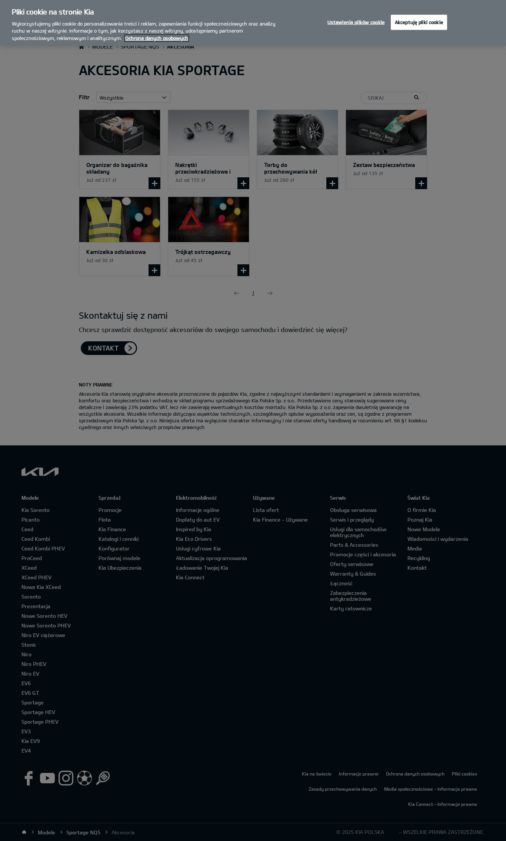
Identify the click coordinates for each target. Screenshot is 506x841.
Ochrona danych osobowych (156, 38)
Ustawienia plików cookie (356, 22)
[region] (253, 23)
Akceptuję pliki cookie (419, 22)
